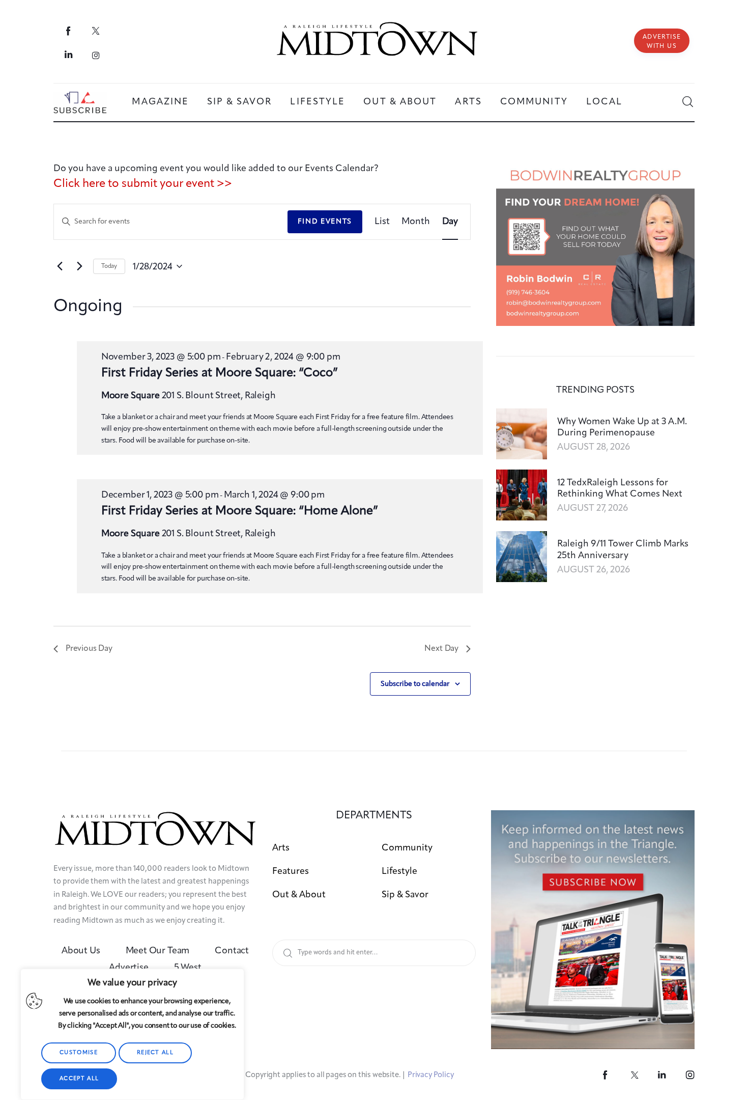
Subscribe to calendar (415, 684)
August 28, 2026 (593, 447)
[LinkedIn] (69, 55)
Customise (79, 1053)
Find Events (325, 221)
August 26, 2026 (593, 569)
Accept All (79, 1079)
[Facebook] (69, 30)
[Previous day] (59, 266)
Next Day (441, 649)
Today (109, 266)
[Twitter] (96, 30)
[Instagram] (96, 55)
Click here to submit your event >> (142, 183)
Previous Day (89, 649)
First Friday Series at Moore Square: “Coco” (219, 373)
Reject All (155, 1053)
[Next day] (79, 266)
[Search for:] (374, 952)
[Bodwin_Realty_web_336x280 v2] (595, 168)
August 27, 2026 (592, 508)
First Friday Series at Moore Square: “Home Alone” (239, 511)
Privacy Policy (431, 1075)
